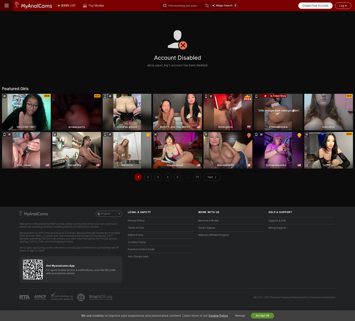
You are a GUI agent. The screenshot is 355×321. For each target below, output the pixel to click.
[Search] (207, 5)
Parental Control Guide (141, 249)
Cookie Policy (218, 315)
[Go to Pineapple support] (81, 297)
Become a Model (208, 220)
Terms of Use (136, 227)
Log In (343, 5)
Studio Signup (206, 227)
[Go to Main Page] (33, 5)
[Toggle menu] (6, 5)
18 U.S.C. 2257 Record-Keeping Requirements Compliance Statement (294, 297)
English (105, 213)
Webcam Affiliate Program (213, 235)
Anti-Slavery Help (138, 256)
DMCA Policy (135, 235)
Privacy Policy (136, 220)
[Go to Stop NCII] (101, 297)
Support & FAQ (277, 220)
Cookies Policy (137, 242)
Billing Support (277, 227)
